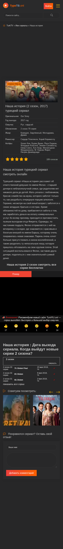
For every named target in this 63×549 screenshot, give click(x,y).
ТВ (17, 5)
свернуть (52, 363)
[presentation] (51, 391)
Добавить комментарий (21, 473)
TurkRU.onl (52, 317)
